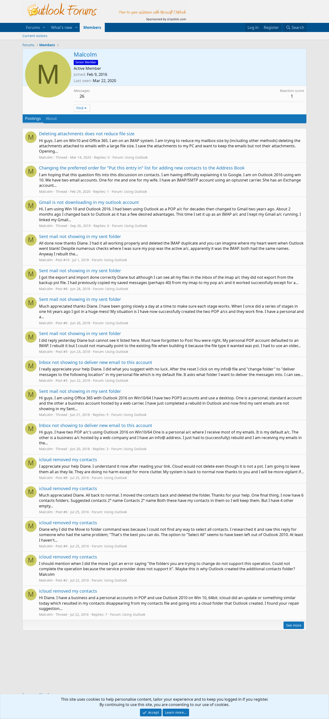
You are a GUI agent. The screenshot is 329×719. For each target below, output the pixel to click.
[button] (43, 27)
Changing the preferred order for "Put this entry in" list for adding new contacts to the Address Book (142, 168)
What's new (61, 27)
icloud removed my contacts (68, 459)
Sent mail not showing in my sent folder (80, 236)
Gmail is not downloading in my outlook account (89, 202)
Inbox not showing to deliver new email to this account (95, 362)
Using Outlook (136, 157)
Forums (33, 27)
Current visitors (34, 35)
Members (92, 27)
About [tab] (51, 118)
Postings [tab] (33, 118)
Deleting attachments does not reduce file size (86, 133)
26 (81, 96)
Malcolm (46, 157)
